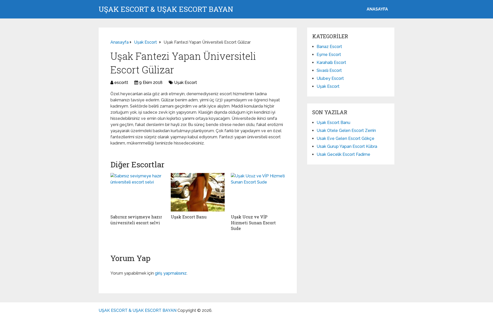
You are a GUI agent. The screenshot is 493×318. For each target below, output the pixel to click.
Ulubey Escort (330, 78)
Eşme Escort (329, 54)
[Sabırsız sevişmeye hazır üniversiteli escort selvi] (137, 192)
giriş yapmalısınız (171, 273)
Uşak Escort (185, 82)
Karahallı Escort (331, 62)
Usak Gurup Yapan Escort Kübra (347, 146)
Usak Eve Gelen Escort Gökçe (345, 138)
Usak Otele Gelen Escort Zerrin (346, 130)
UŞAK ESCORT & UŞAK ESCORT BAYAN (166, 9)
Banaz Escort (329, 46)
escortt (121, 82)
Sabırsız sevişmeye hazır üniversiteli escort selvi (136, 219)
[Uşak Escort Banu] (198, 192)
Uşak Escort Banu (189, 216)
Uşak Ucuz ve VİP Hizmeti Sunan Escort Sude (253, 222)
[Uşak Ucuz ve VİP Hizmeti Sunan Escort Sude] (258, 192)
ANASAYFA (377, 9)
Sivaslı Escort (329, 70)
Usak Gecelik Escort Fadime (343, 154)
